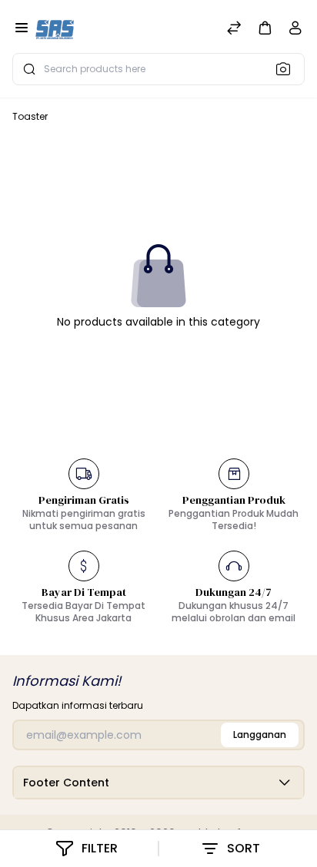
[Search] (287, 68)
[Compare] (234, 29)
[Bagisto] (54, 29)
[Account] (295, 31)
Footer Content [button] (66, 782)
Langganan (259, 734)
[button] (264, 27)
